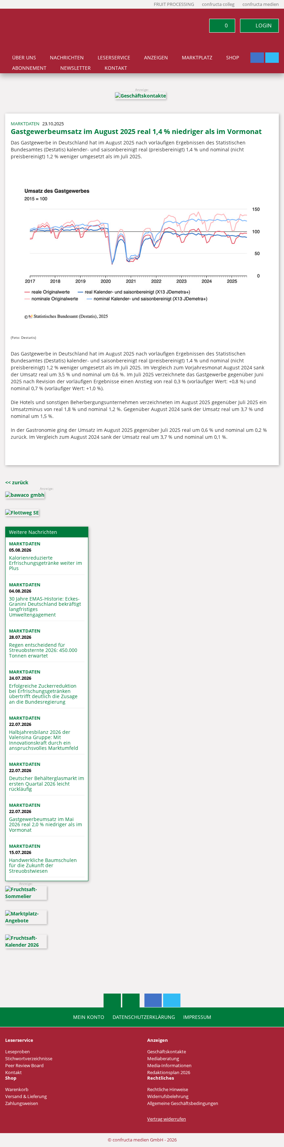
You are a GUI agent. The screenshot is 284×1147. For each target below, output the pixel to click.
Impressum (197, 1017)
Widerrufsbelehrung (167, 1096)
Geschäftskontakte (166, 1052)
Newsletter (75, 68)
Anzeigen (156, 58)
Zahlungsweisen (21, 1103)
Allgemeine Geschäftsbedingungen (182, 1103)
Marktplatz (197, 58)
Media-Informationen (169, 1066)
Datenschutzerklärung (144, 1017)
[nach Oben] (112, 1000)
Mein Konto (88, 1017)
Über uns (24, 58)
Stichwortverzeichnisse (28, 1059)
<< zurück (16, 482)
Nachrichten (67, 58)
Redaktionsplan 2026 (168, 1072)
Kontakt (116, 68)
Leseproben (17, 1052)
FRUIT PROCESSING (174, 4)
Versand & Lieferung (26, 1096)
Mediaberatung (163, 1059)
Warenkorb (16, 1089)
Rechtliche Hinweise (167, 1089)
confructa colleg (218, 4)
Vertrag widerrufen (166, 1119)
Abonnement (29, 68)
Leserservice (114, 58)
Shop (232, 58)
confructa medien (260, 4)
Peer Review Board (24, 1066)
